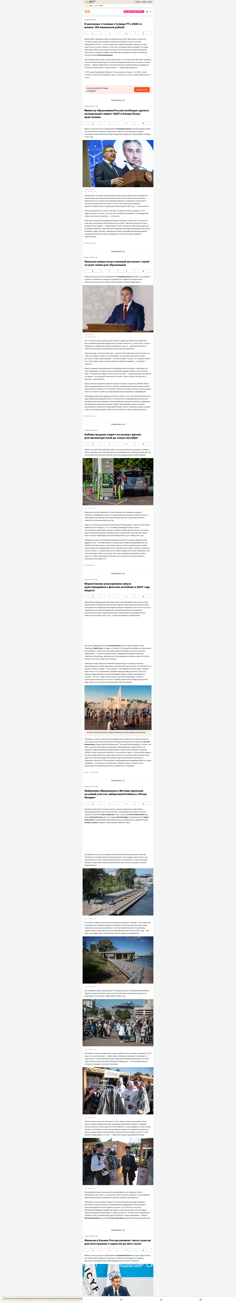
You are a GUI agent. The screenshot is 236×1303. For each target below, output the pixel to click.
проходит (133, 1202)
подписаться (142, 90)
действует (128, 525)
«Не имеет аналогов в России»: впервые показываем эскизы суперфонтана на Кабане (115, 732)
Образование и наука (90, 243)
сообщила (124, 455)
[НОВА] (133, 11)
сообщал (96, 646)
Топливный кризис (89, 565)
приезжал (107, 396)
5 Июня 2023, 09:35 (90, 19)
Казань (86, 772)
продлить (88, 543)
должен (94, 386)
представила (101, 602)
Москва (96, 5)
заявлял (136, 744)
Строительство (95, 772)
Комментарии (118, 100)
